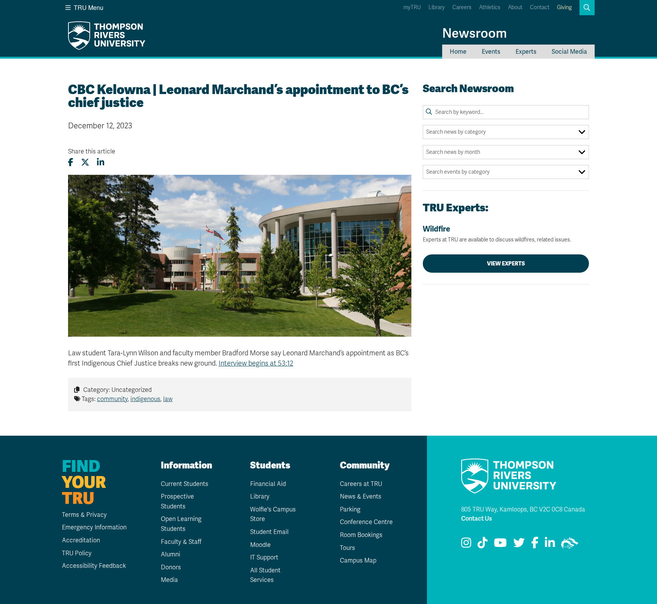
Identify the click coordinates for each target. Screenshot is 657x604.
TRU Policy (77, 553)
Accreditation (81, 540)
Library (436, 7)
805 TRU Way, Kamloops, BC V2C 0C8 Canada (523, 509)
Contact (539, 7)
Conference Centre (366, 522)
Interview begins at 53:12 (256, 363)
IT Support (264, 557)
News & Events (360, 496)
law (168, 399)
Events (491, 52)
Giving (564, 7)
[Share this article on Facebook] (70, 162)
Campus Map (358, 560)
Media (169, 580)
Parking (350, 509)
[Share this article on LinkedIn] (100, 162)
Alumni (170, 554)
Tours (347, 548)
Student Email (269, 532)
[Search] (429, 112)
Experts (526, 52)
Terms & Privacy (84, 515)
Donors (171, 567)
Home (458, 52)
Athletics (489, 7)
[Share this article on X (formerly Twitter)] (85, 162)
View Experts (506, 263)
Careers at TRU (361, 484)
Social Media (569, 52)
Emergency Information (94, 527)
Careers (461, 7)
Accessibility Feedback (94, 566)
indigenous (145, 399)
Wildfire (497, 233)
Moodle (260, 545)
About (515, 7)
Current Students (184, 484)
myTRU (412, 7)
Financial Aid (268, 484)
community (112, 399)
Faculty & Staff (181, 542)
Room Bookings (361, 535)
